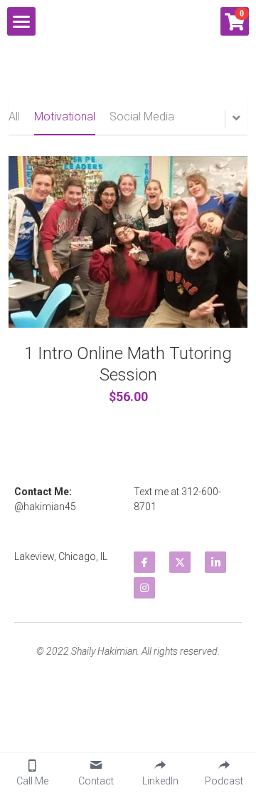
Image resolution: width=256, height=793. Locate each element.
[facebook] (144, 562)
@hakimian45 (45, 506)
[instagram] (144, 587)
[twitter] (180, 562)
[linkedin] (215, 562)
